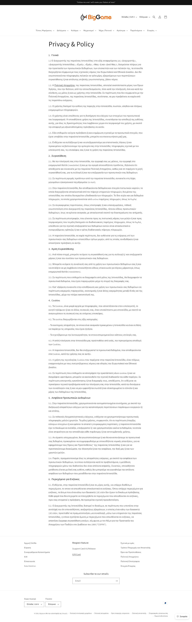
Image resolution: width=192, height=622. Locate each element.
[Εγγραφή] (116, 581)
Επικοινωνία (29, 561)
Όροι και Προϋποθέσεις (131, 552)
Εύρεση (27, 547)
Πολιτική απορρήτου (101, 613)
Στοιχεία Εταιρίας (128, 566)
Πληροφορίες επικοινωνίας (158, 613)
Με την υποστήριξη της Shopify (56, 613)
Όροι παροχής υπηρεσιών (120, 613)
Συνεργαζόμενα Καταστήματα (37, 552)
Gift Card (76, 554)
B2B (25, 557)
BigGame (42, 613)
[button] (44, 30)
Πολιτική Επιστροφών (130, 561)
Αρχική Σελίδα (30, 543)
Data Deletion (30, 566)
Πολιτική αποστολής (139, 613)
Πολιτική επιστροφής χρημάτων (81, 613)
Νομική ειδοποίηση (161, 616)
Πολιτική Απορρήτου (130, 557)
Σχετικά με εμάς (127, 543)
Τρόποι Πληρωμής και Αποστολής (136, 547)
